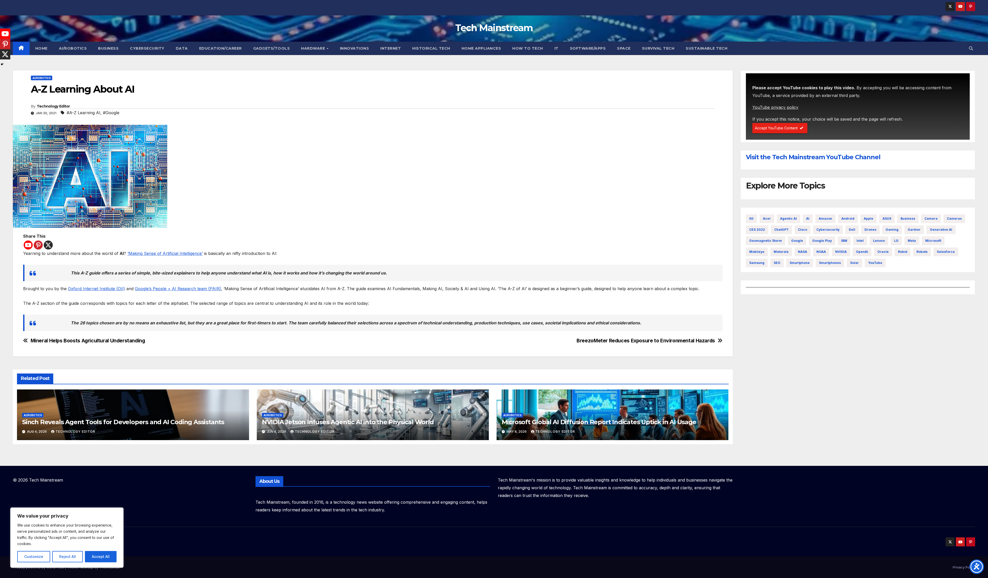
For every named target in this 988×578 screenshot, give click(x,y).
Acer (767, 218)
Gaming (892, 230)
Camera (931, 218)
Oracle (883, 252)
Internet (390, 48)
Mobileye (756, 252)
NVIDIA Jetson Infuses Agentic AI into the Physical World (348, 422)
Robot (902, 252)
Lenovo (879, 241)
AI (807, 218)
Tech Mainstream (494, 27)
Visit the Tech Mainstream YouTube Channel (813, 157)
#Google (111, 112)
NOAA (821, 252)
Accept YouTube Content (776, 128)
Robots (922, 252)
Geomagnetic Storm (765, 241)
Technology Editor (53, 106)
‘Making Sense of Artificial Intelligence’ (165, 253)
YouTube (875, 263)
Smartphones (830, 263)
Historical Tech (431, 48)
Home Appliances (481, 48)
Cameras (954, 218)
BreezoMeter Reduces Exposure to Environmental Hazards (646, 341)
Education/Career (220, 48)
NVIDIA (841, 252)
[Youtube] (28, 245)
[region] (66, 538)
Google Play (822, 241)
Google (797, 241)
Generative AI (941, 230)
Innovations (354, 48)
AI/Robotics (73, 48)
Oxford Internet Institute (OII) (96, 288)
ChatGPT (781, 230)
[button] (971, 48)
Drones (870, 230)
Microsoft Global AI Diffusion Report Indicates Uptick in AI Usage (599, 422)
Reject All (67, 556)
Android (847, 218)
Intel (860, 241)
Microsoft (933, 241)
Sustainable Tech (706, 48)
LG (896, 241)
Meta (912, 241)
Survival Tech (658, 48)
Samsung (756, 263)
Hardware (313, 48)
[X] (48, 245)
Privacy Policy (964, 567)
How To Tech (527, 48)
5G (751, 218)
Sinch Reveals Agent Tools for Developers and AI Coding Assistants (123, 422)
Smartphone (800, 263)
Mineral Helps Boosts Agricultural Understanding (88, 341)
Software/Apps (588, 48)
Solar (854, 263)
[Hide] (2, 64)
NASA (802, 252)
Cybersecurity (147, 48)
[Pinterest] (38, 245)
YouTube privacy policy (775, 107)
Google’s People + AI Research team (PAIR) (178, 288)
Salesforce (946, 252)
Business (108, 48)
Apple (868, 218)
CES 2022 (757, 230)
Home (41, 48)
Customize (33, 556)
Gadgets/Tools (271, 48)
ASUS (887, 218)
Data (182, 48)
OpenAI (862, 252)
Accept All (101, 556)
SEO (777, 263)
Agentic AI (788, 218)
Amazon (825, 218)
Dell (852, 230)
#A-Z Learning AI (83, 112)
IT (556, 48)
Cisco (802, 230)
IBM (844, 241)
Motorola (781, 252)
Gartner (914, 230)
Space (624, 48)
